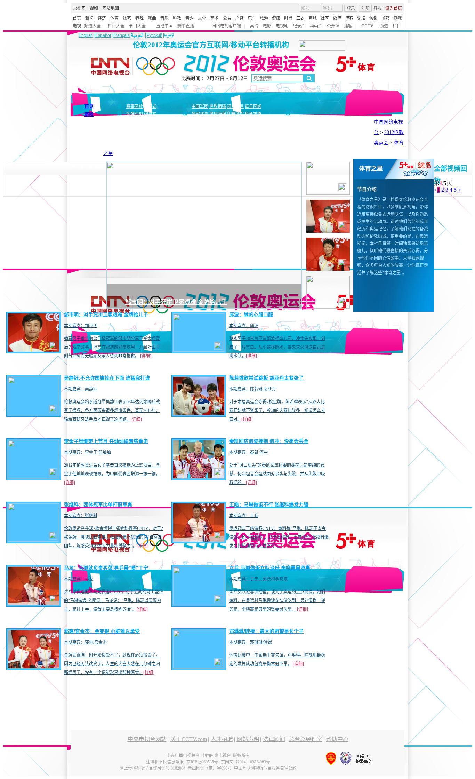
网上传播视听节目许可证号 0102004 (152, 768)
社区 (325, 18)
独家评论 (200, 114)
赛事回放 (134, 106)
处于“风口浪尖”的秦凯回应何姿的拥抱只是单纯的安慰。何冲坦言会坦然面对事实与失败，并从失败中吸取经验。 (277, 474)
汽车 (252, 18)
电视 (77, 26)
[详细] (145, 355)
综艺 (127, 18)
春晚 (139, 18)
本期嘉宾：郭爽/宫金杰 (85, 642)
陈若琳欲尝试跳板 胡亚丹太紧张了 (266, 378)
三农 (300, 18)
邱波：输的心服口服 (251, 314)
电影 (267, 26)
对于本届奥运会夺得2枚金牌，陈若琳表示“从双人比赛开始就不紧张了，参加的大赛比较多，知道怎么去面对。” (277, 410)
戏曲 (152, 18)
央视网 (79, 8)
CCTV (367, 26)
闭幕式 (151, 114)
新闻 (89, 18)
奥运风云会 (327, 139)
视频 (94, 8)
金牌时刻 (134, 114)
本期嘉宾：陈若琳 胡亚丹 (252, 389)
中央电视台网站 (147, 739)
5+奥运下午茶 (352, 131)
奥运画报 (217, 114)
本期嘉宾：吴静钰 (80, 389)
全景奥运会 (305, 139)
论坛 (361, 18)
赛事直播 (185, 26)
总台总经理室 (305, 739)
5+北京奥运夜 (281, 139)
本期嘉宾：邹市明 (80, 325)
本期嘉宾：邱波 (243, 325)
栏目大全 (116, 26)
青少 (189, 18)
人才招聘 (222, 739)
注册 (365, 8)
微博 (337, 18)
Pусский (154, 35)
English (86, 35)
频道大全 (92, 26)
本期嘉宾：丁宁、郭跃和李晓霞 (258, 579)
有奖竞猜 (93, 157)
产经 (239, 18)
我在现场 (347, 139)
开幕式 (150, 106)
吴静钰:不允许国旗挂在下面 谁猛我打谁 (107, 378)
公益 (227, 18)
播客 (348, 26)
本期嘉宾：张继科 (80, 515)
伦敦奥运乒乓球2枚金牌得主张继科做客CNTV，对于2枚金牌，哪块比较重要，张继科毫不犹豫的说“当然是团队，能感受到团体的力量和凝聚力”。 (113, 537)
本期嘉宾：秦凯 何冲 (248, 452)
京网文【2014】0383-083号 (245, 762)
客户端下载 (82, 165)
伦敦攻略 (253, 114)
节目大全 (137, 26)
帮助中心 (337, 739)
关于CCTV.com (188, 739)
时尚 (288, 18)
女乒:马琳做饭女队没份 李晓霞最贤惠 (269, 568)
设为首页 (393, 8)
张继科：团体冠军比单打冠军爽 (98, 504)
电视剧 (282, 26)
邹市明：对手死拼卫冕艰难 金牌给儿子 (176, 302)
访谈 (373, 18)
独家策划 (277, 131)
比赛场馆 (235, 114)
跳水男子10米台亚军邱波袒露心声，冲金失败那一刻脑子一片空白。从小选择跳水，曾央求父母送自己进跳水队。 (277, 347)
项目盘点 (235, 106)
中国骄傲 (295, 131)
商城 (312, 18)
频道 (384, 26)
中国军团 (200, 106)
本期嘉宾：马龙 (78, 579)
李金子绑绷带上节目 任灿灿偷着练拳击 (106, 441)
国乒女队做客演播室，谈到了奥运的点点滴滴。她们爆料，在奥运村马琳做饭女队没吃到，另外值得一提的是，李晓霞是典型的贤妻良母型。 (277, 600)
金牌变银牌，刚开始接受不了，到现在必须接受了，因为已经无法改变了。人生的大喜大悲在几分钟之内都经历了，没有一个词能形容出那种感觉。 (112, 664)
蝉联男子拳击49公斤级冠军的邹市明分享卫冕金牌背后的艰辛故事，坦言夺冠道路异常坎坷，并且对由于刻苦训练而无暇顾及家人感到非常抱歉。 (112, 347)
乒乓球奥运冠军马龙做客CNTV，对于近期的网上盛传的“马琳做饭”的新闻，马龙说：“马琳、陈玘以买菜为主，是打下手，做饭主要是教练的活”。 (113, 600)
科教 (177, 18)
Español (103, 35)
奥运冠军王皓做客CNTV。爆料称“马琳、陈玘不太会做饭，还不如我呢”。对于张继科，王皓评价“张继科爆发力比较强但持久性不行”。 (279, 537)
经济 (102, 18)
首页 (77, 18)
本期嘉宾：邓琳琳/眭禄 (250, 642)
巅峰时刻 (312, 131)
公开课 (333, 26)
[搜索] (309, 78)
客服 (377, 8)
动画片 (316, 26)
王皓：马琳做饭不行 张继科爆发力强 (268, 504)
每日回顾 (253, 106)
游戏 (398, 18)
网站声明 (248, 739)
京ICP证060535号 (202, 762)
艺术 (214, 18)
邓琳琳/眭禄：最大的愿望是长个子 (266, 631)
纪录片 (299, 26)
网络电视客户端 (226, 26)
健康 (276, 18)
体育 (114, 18)
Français (121, 35)
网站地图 (110, 8)
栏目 (397, 26)
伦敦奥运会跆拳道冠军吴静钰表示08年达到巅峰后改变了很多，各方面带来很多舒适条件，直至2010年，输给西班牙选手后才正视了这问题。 (112, 410)
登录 (351, 8)
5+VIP (77, 157)
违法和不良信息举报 (165, 762)
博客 (349, 18)
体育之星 (330, 131)
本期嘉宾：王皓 (243, 515)
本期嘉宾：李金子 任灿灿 (87, 452)
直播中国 (164, 26)
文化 (202, 18)
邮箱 (385, 18)
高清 (254, 26)
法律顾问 (274, 739)
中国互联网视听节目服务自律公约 (265, 768)
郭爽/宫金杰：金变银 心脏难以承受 (102, 631)
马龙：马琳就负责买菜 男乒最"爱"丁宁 (106, 568)
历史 (361, 139)
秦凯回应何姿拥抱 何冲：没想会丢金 (268, 441)
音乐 (164, 18)
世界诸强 (217, 106)
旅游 (264, 18)
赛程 (89, 114)
